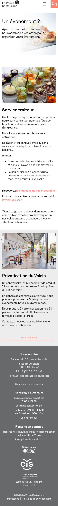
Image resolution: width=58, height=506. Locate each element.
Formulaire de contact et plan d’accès (29, 375)
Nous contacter (29, 337)
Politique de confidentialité (37, 498)
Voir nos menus (29, 417)
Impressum (13, 498)
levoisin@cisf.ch (12, 199)
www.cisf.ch (29, 485)
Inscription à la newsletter (29, 439)
